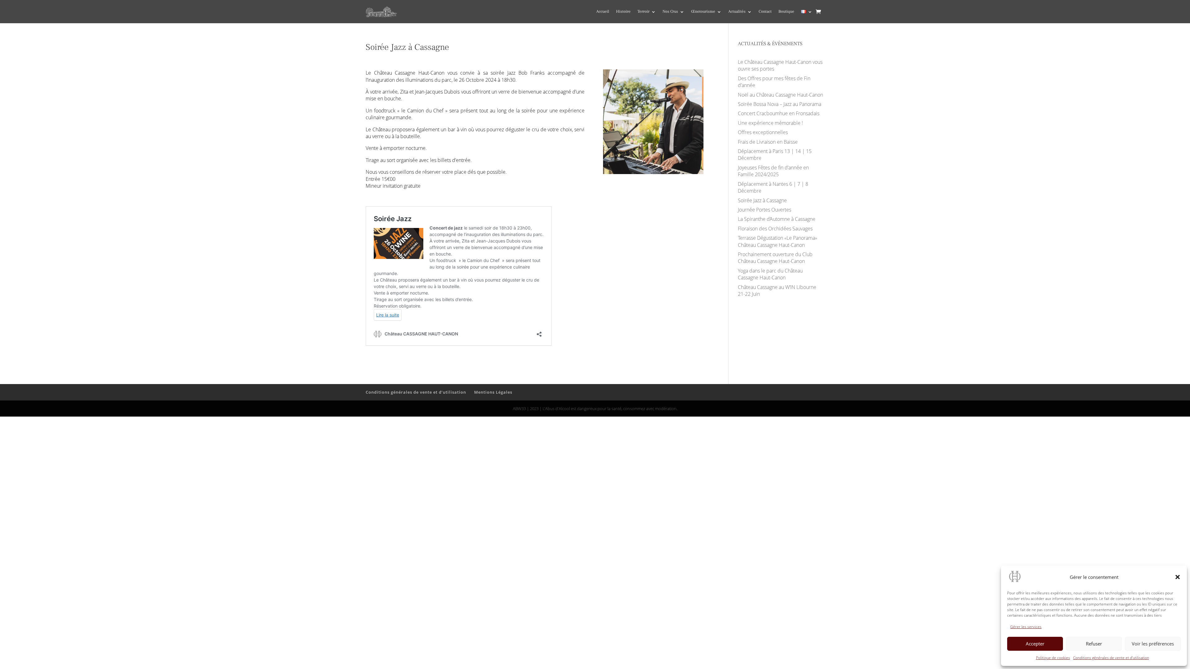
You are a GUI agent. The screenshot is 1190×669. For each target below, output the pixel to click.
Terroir (643, 11)
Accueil (602, 11)
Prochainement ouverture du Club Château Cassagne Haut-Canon (775, 258)
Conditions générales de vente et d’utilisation (1111, 657)
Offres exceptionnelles (763, 132)
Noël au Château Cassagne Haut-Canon (780, 94)
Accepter (1035, 644)
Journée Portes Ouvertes (764, 209)
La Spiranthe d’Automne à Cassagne (776, 219)
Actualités (737, 11)
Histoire (623, 11)
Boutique (786, 11)
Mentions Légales (493, 392)
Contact (765, 11)
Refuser (1094, 644)
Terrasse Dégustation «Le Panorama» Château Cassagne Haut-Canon (777, 241)
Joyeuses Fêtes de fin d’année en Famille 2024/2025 (773, 171)
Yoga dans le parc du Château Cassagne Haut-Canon (770, 274)
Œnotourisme (703, 11)
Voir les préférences (1153, 644)
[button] (1178, 577)
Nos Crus (670, 11)
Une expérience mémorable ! (770, 123)
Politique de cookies (1053, 657)
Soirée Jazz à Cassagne (762, 200)
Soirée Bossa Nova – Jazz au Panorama (779, 104)
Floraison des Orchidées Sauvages (775, 228)
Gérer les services (1026, 626)
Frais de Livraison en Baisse (768, 141)
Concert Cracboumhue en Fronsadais (778, 113)
